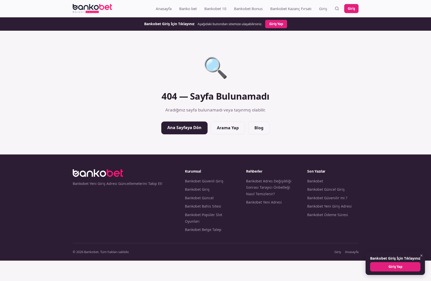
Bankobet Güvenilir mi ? (327, 197)
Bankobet (315, 181)
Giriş (323, 8)
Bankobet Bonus (248, 8)
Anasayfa (164, 8)
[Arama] (337, 8)
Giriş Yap (276, 24)
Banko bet (188, 8)
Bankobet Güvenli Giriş (204, 181)
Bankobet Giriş (197, 189)
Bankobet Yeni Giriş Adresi (329, 206)
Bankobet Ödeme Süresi (327, 214)
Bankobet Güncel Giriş (326, 189)
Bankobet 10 (215, 8)
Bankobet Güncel (199, 197)
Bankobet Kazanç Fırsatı (290, 8)
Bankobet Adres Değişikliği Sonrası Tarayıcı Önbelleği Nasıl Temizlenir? (268, 187)
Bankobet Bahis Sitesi (203, 206)
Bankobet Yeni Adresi (264, 202)
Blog (258, 128)
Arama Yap (228, 128)
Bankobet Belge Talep (203, 229)
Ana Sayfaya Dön (184, 127)
